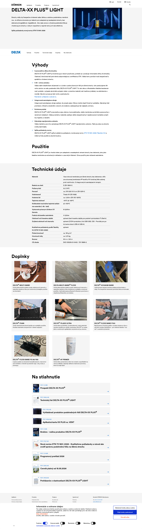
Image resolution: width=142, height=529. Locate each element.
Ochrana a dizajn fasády (17, 501)
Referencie (54, 501)
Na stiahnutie (67, 52)
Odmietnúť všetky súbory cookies (125, 508)
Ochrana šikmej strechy (17, 499)
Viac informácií (42, 514)
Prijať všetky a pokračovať (125, 512)
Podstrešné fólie (35, 499)
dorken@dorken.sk (97, 501)
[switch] (62, 523)
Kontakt (119, 1)
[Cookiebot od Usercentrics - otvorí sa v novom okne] (14, 526)
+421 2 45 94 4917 (98, 499)
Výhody (29, 52)
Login (112, 2)
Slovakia (128, 2)
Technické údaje (47, 52)
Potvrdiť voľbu (125, 517)
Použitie (36, 52)
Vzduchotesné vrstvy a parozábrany (39, 501)
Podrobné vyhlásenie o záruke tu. (46, 97)
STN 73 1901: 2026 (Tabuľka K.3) (95, 133)
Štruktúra (75, 499)
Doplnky (57, 52)
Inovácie (74, 501)
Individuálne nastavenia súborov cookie (48, 526)
